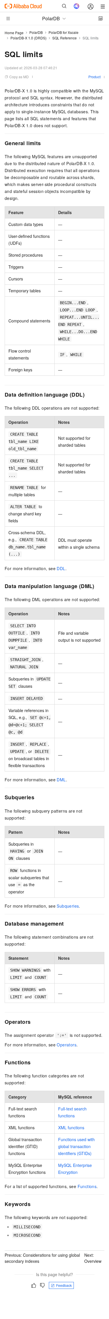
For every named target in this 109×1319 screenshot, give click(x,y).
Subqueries (68, 906)
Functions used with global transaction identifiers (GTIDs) (76, 1146)
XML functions (71, 1127)
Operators (66, 1045)
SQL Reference (64, 37)
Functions (87, 1186)
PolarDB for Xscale (63, 32)
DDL (61, 568)
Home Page (14, 32)
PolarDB (36, 32)
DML (61, 779)
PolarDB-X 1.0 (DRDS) (28, 37)
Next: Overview (92, 1258)
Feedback (64, 1285)
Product (94, 76)
